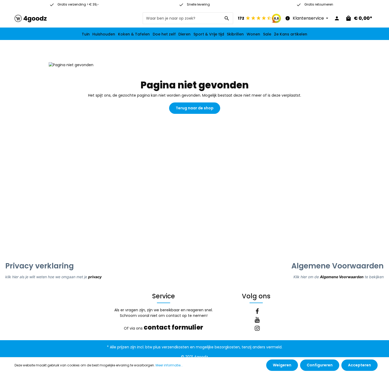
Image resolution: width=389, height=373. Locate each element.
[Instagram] (257, 329)
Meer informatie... (169, 365)
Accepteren (359, 365)
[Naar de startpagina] (31, 18)
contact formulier (173, 327)
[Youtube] (257, 320)
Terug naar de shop (195, 108)
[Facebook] (257, 312)
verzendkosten (175, 347)
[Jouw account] (337, 18)
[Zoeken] (227, 18)
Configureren (320, 365)
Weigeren (282, 365)
